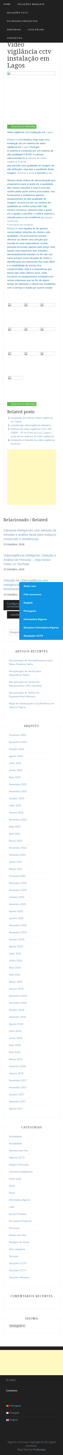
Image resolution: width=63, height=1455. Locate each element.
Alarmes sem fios (18, 1150)
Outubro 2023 (16, 798)
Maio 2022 (15, 826)
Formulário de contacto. (20, 224)
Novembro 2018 (18, 1002)
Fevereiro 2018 (17, 1066)
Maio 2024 (15, 777)
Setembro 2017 (17, 1101)
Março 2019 (15, 981)
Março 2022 (15, 840)
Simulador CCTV (33, 635)
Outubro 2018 (16, 1009)
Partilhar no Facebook (11, 398)
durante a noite (26, 172)
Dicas (12, 1185)
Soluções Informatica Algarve (41, 627)
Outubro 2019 (16, 939)
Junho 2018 (15, 1038)
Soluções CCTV (17, 13)
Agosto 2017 (16, 1108)
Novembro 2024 (18, 742)
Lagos (49, 132)
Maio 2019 (15, 967)
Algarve (13, 139)
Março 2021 (15, 869)
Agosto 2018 (16, 1024)
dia (50, 172)
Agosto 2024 (16, 756)
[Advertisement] (31, 477)
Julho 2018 (15, 1031)
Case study (15, 1178)
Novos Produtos (18, 1214)
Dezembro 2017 (18, 1080)
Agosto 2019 (16, 946)
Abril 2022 (14, 833)
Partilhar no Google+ (28, 398)
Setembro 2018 (17, 1017)
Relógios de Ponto (19, 1242)
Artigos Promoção (19, 1164)
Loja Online (36, 30)
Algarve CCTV (17, 1157)
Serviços (13, 1256)
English (28, 602)
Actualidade (15, 1136)
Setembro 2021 (17, 854)
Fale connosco (32, 594)
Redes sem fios (17, 1235)
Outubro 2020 (16, 897)
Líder (12, 1206)
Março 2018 (15, 1059)
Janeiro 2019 (16, 988)
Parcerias (14, 30)
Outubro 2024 (16, 749)
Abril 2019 (14, 974)
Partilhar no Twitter (19, 398)
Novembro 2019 (18, 932)
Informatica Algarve (35, 619)
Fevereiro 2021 (17, 876)
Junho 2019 (15, 960)
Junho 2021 (15, 861)
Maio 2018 (15, 1045)
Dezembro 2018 (18, 995)
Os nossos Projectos (22, 21)
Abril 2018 (14, 1052)
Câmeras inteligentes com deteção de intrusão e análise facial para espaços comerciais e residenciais (30, 535)
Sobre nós (30, 586)
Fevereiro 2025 (17, 735)
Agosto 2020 (16, 911)
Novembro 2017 (18, 1087)
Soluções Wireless (31, 4)
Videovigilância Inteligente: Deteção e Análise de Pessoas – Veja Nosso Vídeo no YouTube (30, 560)
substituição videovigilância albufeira (31, 425)
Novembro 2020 (18, 890)
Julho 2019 (15, 953)
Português (30, 611)
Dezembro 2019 (18, 925)
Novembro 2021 (18, 847)
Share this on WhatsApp (23, 126)
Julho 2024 (15, 763)
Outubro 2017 (16, 1094)
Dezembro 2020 (18, 883)
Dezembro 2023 (18, 784)
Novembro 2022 (18, 819)
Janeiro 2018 (16, 1073)
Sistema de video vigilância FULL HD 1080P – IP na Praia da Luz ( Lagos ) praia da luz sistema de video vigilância (32, 432)
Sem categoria (17, 1249)
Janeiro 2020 (16, 918)
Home (7, 4)
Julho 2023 (15, 805)
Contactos (14, 38)
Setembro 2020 (17, 904)
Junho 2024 (15, 770)
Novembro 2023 (18, 791)
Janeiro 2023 (16, 812)
